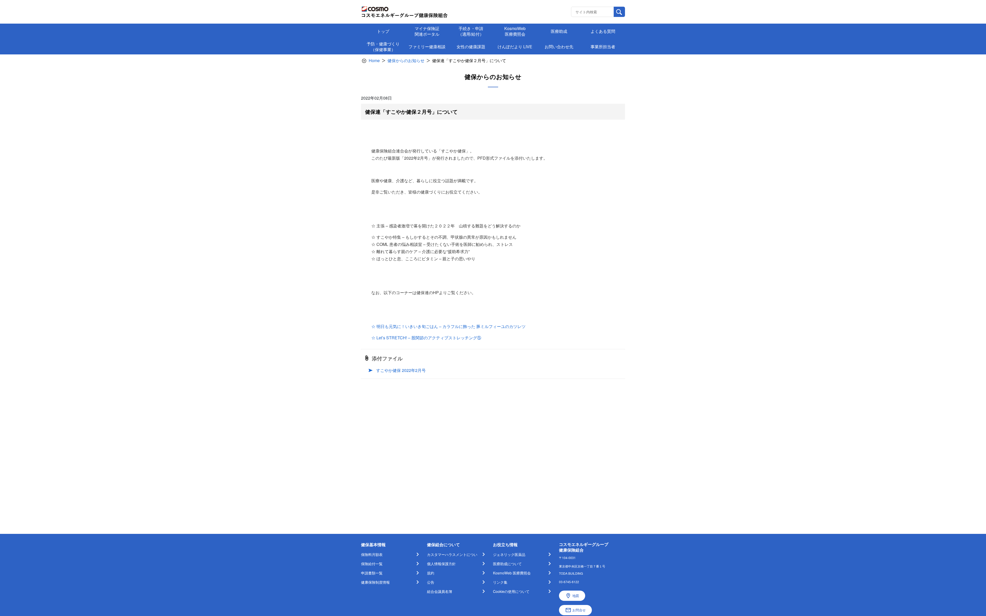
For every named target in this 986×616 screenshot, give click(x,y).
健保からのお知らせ (405, 60)
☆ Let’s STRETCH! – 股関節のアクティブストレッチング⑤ (426, 338)
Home (374, 60)
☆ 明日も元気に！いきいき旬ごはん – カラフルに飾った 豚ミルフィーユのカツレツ (448, 326)
